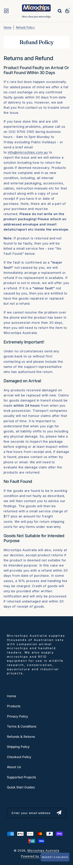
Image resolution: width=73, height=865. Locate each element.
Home (8, 27)
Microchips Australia (43, 850)
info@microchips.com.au (28, 152)
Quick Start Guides (21, 787)
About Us (14, 767)
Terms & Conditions (21, 726)
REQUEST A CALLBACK (55, 857)
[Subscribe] (59, 813)
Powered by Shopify (36, 856)
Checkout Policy (19, 757)
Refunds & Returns (21, 737)
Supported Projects (21, 777)
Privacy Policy (17, 716)
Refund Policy (25, 27)
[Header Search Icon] (58, 11)
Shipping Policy (18, 747)
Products (14, 706)
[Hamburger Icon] (6, 11)
